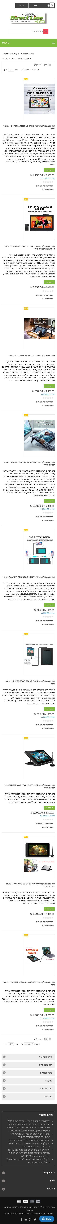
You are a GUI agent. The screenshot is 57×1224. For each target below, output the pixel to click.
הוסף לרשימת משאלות (44, 186)
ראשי (32, 54)
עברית (21, 5)
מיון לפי (37, 70)
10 (10, 70)
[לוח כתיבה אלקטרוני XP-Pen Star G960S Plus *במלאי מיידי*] (39, 654)
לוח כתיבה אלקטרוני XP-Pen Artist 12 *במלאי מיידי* (31, 355)
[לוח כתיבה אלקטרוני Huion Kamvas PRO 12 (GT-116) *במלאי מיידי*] (39, 758)
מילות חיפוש (39, 1207)
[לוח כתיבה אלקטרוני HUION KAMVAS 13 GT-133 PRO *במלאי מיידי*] (39, 857)
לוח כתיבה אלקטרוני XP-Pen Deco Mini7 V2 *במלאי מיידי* (29, 577)
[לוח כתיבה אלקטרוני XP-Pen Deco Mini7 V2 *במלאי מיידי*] (39, 550)
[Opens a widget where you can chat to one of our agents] (46, 1219)
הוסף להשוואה (47, 189)
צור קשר (29, 1210)
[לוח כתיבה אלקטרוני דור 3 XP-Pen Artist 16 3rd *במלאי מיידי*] (39, 99)
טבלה (50, 64)
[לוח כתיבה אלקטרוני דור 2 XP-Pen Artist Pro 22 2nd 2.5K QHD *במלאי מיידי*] (39, 219)
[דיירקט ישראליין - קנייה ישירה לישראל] (28, 18)
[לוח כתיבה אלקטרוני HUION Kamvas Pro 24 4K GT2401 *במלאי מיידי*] (39, 435)
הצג (16, 70)
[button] (52, 5)
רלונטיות (28, 70)
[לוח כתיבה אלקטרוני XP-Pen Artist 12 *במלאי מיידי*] (39, 328)
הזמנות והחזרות (10, 1207)
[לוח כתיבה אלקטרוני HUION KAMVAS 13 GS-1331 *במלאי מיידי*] (39, 955)
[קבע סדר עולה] (22, 69)
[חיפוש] (45, 31)
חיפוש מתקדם (26, 1207)
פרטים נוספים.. (35, 277)
